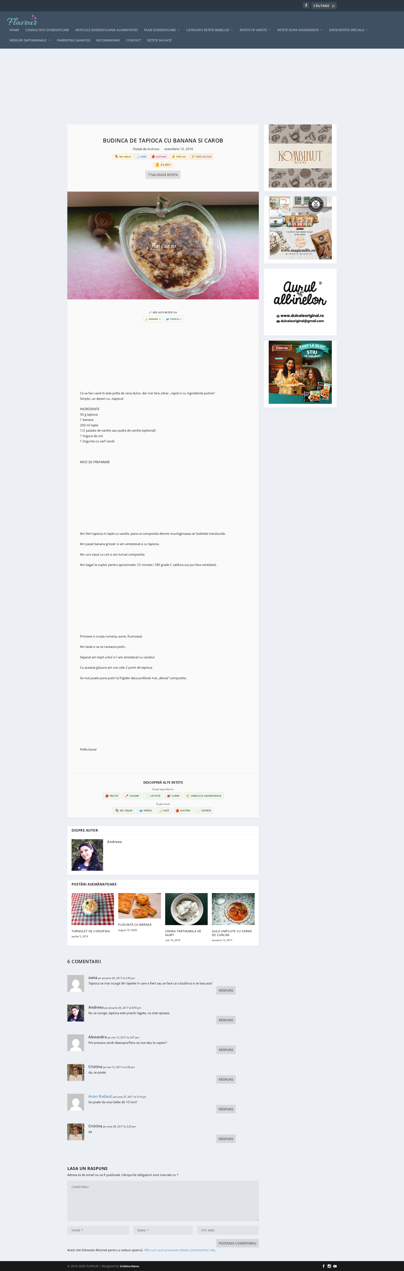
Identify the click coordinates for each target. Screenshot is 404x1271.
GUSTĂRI (182, 810)
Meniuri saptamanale (28, 40)
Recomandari (108, 40)
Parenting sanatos (73, 40)
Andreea (153, 149)
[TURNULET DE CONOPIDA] (93, 909)
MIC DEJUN (124, 810)
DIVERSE (204, 810)
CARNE (173, 796)
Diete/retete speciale (346, 30)
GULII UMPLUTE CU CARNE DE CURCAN (232, 933)
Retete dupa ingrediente (298, 30)
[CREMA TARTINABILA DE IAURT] (186, 909)
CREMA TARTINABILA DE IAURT (183, 933)
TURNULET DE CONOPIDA (91, 931)
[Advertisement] (193, 86)
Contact (133, 40)
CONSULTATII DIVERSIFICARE (47, 30)
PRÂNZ (145, 810)
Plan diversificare (160, 30)
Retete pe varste (253, 30)
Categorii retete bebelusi (207, 30)
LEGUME (132, 796)
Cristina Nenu (129, 1266)
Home (14, 30)
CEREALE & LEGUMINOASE (203, 796)
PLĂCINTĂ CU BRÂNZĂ (135, 925)
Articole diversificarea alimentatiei (106, 30)
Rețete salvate (159, 40)
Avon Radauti (100, 1096)
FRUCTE (111, 796)
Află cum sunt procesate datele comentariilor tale (179, 1250)
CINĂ (163, 810)
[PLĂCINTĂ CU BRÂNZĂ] (139, 906)
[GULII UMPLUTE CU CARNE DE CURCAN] (233, 909)
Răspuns (226, 990)
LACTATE (153, 796)
